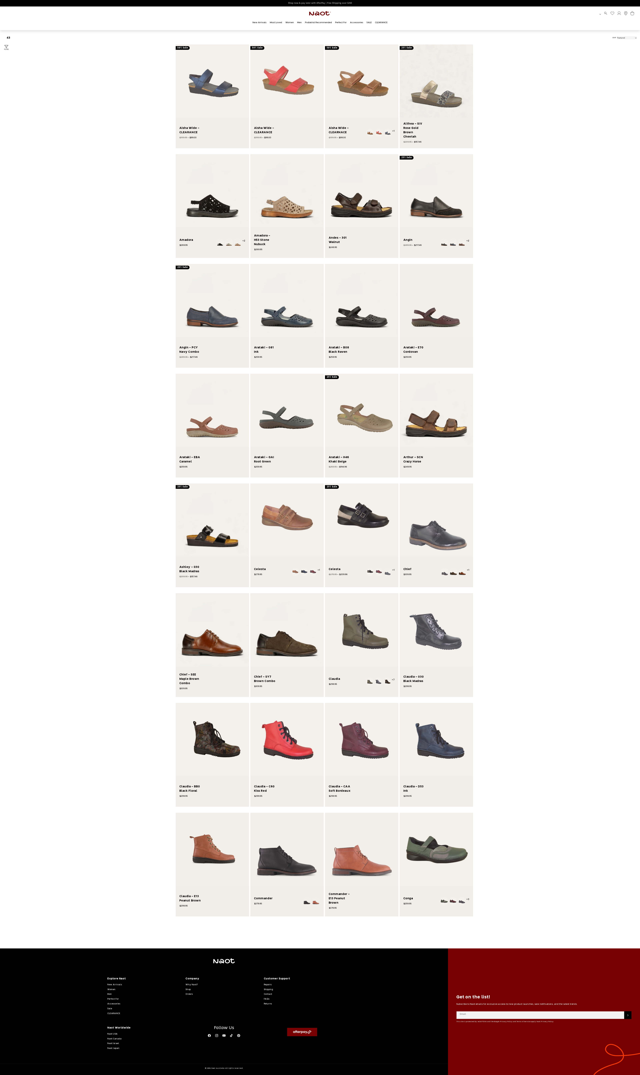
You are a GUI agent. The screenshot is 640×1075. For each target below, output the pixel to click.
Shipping (268, 990)
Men (109, 994)
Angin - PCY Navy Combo (189, 349)
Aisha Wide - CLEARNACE (339, 130)
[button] (605, 13)
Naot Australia (217, 1068)
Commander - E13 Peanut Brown (339, 898)
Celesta (260, 569)
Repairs (268, 985)
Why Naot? (192, 985)
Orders (189, 994)
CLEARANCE (113, 1014)
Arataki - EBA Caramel (189, 459)
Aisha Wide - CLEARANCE (189, 130)
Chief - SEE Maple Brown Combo (189, 679)
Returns (268, 1004)
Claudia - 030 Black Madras (413, 679)
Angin (407, 240)
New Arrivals (114, 985)
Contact (268, 994)
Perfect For (113, 999)
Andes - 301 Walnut (338, 240)
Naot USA (112, 1034)
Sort (614, 37)
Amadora (186, 240)
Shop (188, 990)
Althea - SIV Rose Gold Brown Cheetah (412, 130)
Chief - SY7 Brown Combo (265, 679)
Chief (407, 569)
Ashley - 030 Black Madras (189, 569)
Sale (109, 1009)
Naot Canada (114, 1039)
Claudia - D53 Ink (413, 788)
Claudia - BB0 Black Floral (189, 788)
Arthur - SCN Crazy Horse (413, 459)
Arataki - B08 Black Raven (339, 349)
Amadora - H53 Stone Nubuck (262, 240)
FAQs (267, 999)
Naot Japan (113, 1048)
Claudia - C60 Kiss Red (264, 788)
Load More (326, 928)
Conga (408, 898)
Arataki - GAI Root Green (264, 459)
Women (111, 990)
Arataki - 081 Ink (264, 349)
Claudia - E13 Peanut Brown (190, 898)
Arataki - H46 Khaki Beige (339, 459)
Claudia (334, 679)
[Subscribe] (628, 1015)
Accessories (113, 1004)
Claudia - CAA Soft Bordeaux (340, 788)
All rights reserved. (234, 1068)
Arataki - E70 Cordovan (413, 349)
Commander (263, 898)
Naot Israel (113, 1044)
